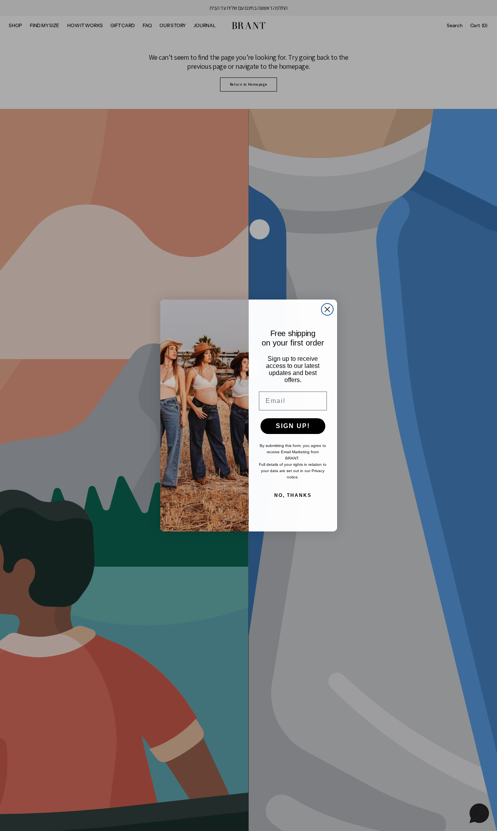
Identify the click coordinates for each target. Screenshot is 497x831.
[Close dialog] (327, 309)
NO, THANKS (293, 495)
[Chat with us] (479, 813)
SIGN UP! (293, 426)
